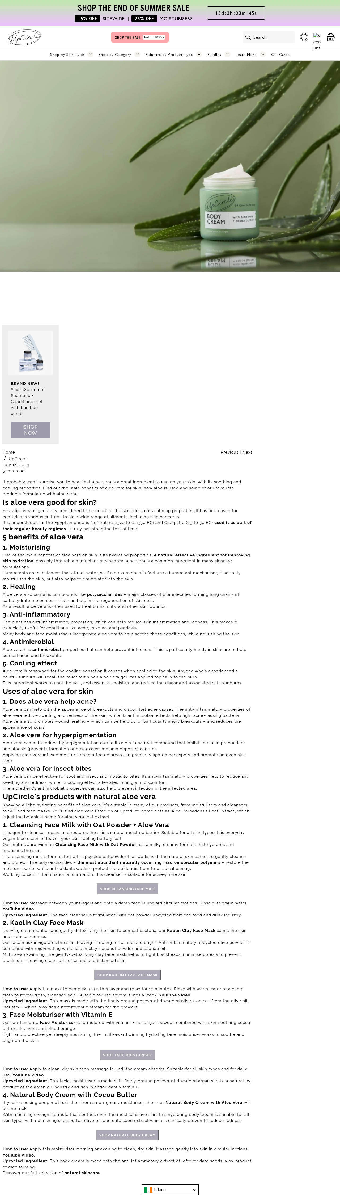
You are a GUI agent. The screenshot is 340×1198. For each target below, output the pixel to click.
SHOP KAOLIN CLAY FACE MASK (127, 975)
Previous (230, 452)
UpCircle (18, 458)
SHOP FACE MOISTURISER (127, 1055)
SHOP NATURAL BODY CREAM (127, 1135)
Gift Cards (280, 54)
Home (9, 452)
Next (247, 452)
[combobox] (170, 1189)
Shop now (30, 430)
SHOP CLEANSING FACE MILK (127, 889)
